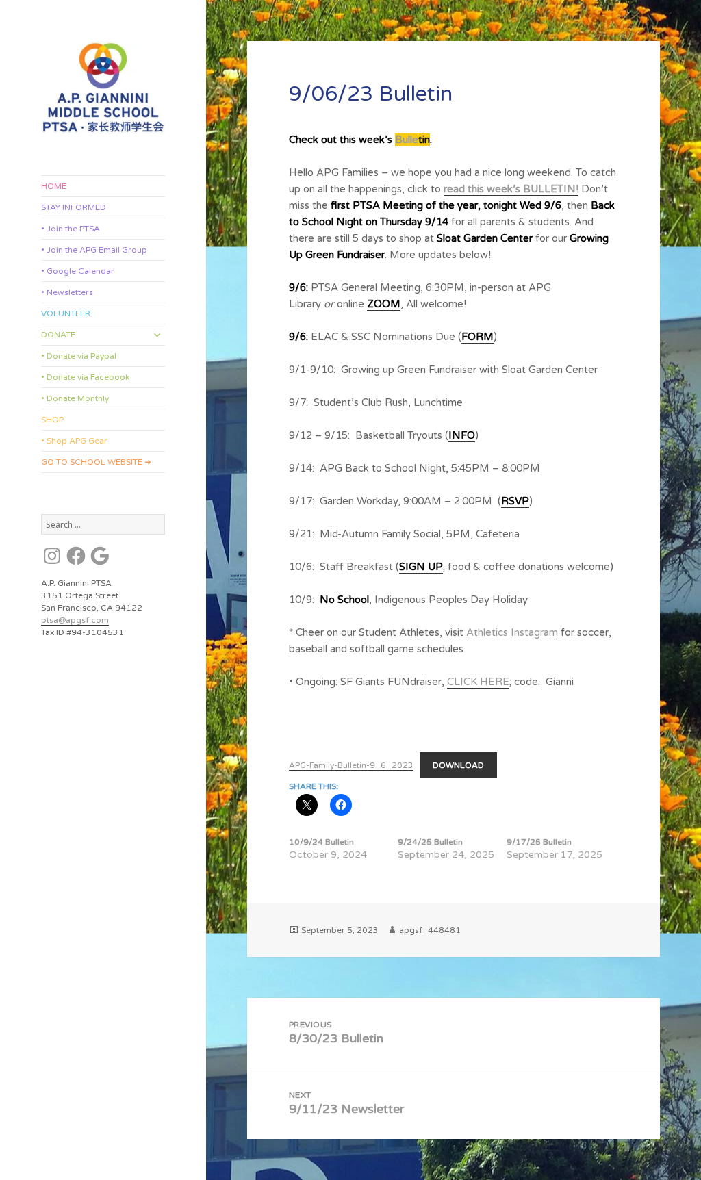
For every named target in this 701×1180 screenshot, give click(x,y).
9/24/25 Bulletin (430, 842)
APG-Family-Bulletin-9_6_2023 (351, 765)
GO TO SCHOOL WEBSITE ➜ (96, 462)
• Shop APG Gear (74, 441)
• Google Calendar (77, 271)
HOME (53, 186)
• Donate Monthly (75, 398)
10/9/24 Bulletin (321, 842)
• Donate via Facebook (85, 377)
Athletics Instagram (512, 632)
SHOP (52, 419)
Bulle (406, 139)
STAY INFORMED (73, 207)
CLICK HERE (478, 682)
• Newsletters (67, 292)
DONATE (58, 334)
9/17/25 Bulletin (539, 842)
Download (458, 765)
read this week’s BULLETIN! (511, 189)
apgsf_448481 (430, 930)
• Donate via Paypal (78, 356)
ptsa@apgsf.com (75, 620)
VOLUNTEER (65, 313)
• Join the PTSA (70, 228)
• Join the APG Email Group (94, 250)
